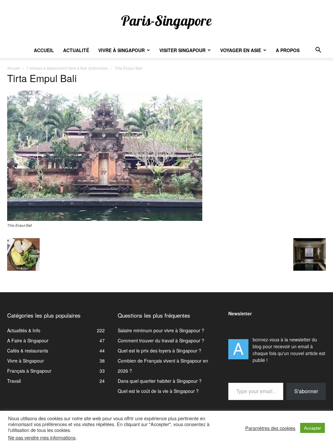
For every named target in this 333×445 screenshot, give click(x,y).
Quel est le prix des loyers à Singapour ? (159, 350)
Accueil (44, 50)
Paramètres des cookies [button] (270, 428)
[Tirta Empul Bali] (104, 219)
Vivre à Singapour (121, 50)
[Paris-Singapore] (166, 22)
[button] (318, 51)
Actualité (76, 50)
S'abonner (306, 391)
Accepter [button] (312, 428)
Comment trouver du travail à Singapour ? (161, 340)
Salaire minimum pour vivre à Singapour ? (161, 330)
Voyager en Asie (240, 50)
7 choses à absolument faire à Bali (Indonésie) (67, 68)
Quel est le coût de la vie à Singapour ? (158, 391)
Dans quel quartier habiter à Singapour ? (160, 381)
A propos (288, 50)
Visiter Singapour (182, 50)
